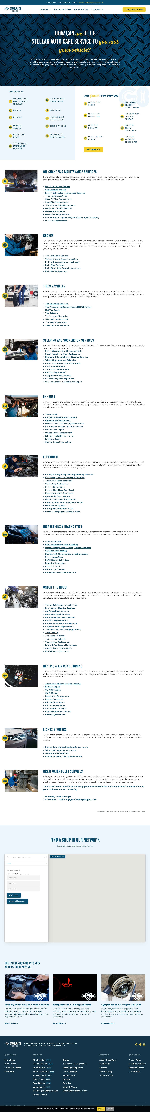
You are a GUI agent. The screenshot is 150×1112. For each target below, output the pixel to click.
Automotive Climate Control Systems (63, 684)
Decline (110, 1109)
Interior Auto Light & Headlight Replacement (66, 747)
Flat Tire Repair (52, 310)
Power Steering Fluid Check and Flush (63, 351)
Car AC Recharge (53, 690)
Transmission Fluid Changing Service (63, 630)
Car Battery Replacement (57, 484)
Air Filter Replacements (56, 620)
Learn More (93, 150)
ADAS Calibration (53, 542)
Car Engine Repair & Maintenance (61, 623)
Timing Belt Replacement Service (61, 605)
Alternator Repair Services (57, 614)
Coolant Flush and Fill (55, 190)
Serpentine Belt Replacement (59, 627)
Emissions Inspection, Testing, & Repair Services (68, 548)
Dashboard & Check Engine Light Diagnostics (66, 554)
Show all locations (17, 901)
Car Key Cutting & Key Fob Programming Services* (69, 475)
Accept (100, 1109)
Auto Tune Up (51, 633)
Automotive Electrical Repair (58, 481)
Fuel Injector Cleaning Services (60, 608)
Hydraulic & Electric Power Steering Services (66, 357)
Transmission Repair (54, 636)
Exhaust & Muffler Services (57, 420)
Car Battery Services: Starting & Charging (65, 478)
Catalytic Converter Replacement (61, 417)
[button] (45, 9)
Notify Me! (13, 895)
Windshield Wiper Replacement (60, 750)
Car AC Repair (51, 693)
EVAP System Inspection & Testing (61, 545)
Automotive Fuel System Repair (60, 617)
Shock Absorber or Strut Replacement (63, 354)
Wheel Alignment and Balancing (60, 360)
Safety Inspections (54, 557)
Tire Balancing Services (56, 304)
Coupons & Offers (62, 9)
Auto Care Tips (81, 9)
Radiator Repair (52, 687)
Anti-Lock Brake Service (56, 256)
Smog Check (51, 414)
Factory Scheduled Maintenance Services (65, 193)
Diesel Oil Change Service (57, 187)
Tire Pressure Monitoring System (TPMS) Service (68, 307)
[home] (12, 9)
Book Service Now (134, 9)
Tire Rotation (51, 313)
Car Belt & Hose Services (57, 611)
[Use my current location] (45, 857)
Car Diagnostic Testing (56, 551)
